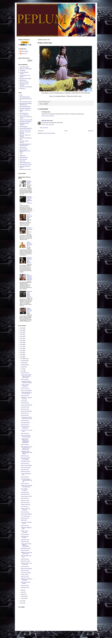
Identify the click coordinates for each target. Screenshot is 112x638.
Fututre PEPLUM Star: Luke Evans (29, 310)
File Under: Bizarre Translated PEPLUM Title (26, 480)
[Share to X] (43, 104)
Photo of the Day (25, 372)
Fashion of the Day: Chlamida (25, 509)
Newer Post (41, 130)
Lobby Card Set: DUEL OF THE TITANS (26, 393)
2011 (21, 601)
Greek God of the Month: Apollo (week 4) (29, 294)
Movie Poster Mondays (26, 411)
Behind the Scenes (25, 471)
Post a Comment (44, 127)
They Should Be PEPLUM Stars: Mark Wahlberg (29, 277)
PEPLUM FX (24, 520)
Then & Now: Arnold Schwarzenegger (25, 436)
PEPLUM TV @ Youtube (25, 78)
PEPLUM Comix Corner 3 (26, 164)
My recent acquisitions (26, 390)
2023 (21, 334)
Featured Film (23, 147)
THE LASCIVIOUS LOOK (25, 101)
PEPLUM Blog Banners (25, 162)
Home (65, 130)
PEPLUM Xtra (23, 80)
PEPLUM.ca (22, 88)
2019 (21, 342)
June (22, 371)
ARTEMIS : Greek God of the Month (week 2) (29, 260)
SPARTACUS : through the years (26, 398)
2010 (21, 603)
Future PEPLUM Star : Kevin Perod (29, 244)
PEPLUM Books (23, 126)
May (22, 590)
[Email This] (40, 104)
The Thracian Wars (25, 516)
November (23, 360)
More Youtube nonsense (24, 489)
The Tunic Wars (24, 506)
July (22, 369)
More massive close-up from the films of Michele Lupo (26, 448)
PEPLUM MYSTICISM (25, 106)
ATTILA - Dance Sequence (24, 531)
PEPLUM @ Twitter (24, 82)
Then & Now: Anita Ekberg (29, 216)
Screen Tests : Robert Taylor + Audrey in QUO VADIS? (26, 376)
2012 (21, 357)
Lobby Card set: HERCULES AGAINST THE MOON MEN (25, 440)
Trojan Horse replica (26, 467)
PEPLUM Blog (24, 51)
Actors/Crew (22, 155)
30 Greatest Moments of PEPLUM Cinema (25, 145)
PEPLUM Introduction (25, 97)
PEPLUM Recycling (25, 548)
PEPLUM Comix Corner (25, 169)
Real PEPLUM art (25, 494)
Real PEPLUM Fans (26, 461)
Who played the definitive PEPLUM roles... (26, 104)
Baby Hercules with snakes (25, 583)
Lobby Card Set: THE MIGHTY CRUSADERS (26, 545)
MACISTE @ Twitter (24, 67)
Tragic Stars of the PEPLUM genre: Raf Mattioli (26, 452)
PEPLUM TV (24, 53)
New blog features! (25, 422)
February (23, 596)
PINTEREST (23, 70)
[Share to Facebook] (45, 104)
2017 (21, 346)
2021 (21, 338)
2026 (21, 328)
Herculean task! (24, 415)
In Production (24, 401)
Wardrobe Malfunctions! (25, 108)
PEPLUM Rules (23, 159)
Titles (21, 153)
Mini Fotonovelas (24, 113)
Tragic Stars (22, 161)
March (22, 594)
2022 (21, 336)
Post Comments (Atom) (49, 133)
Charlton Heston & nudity (29, 182)
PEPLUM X (29, 227)
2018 (21, 344)
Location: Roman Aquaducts (25, 385)
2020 (21, 340)
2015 (21, 350)
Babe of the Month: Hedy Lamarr (25, 458)
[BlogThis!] (42, 104)
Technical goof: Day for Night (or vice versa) (26, 418)
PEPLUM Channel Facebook (24, 84)
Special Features (24, 149)
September (24, 364)
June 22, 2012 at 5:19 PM (48, 116)
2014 (21, 352)
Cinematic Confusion (26, 572)
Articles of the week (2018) (26, 120)
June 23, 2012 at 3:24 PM (48, 124)
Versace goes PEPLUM (26, 405)
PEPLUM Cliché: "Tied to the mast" (26, 564)
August (23, 367)
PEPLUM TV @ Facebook (26, 86)
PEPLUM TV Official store (26, 68)
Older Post (90, 130)
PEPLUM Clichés (24, 157)
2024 (21, 332)
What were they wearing (24, 537)
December (23, 358)
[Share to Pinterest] (47, 104)
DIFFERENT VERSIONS (25, 121)
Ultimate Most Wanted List (26, 128)
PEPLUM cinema (46, 120)
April (22, 592)
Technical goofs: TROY (26, 496)
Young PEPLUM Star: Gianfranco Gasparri (26, 382)
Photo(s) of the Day (25, 504)
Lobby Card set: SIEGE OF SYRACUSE (26, 486)
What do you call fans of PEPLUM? (26, 579)
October (23, 362)
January (23, 598)
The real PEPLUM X (24, 115)
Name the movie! (25, 407)
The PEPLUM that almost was (25, 427)
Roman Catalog (25, 574)
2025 (21, 330)
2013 (21, 354)
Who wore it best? (25, 502)
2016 (21, 348)
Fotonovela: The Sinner (25, 130)
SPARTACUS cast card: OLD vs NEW (26, 553)
